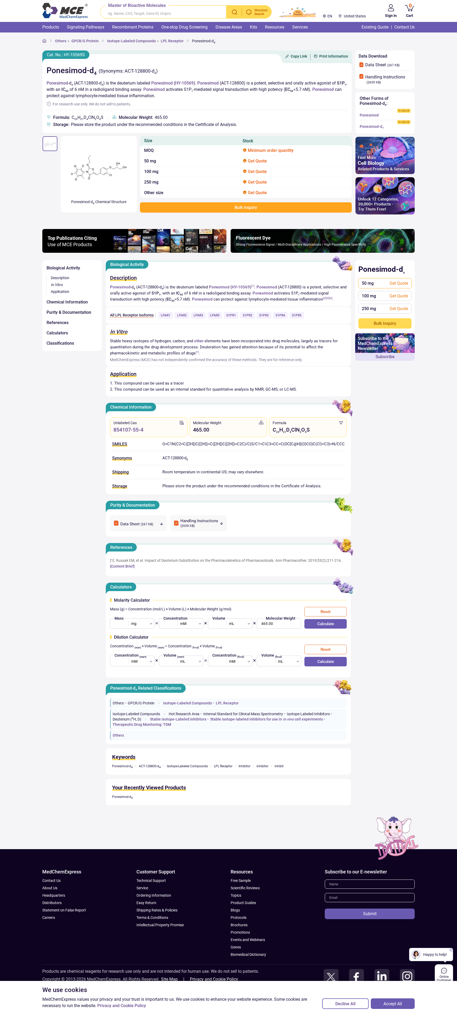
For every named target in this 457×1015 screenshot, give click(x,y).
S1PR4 (280, 315)
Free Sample (241, 880)
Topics (236, 895)
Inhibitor (244, 766)
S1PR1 (231, 315)
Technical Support (151, 880)
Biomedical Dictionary (248, 954)
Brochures (239, 925)
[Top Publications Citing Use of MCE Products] (134, 251)
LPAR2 (182, 315)
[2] (324, 298)
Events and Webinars (248, 940)
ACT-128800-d (150, 766)
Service (142, 888)
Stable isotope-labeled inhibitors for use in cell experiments (266, 719)
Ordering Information (153, 895)
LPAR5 (215, 315)
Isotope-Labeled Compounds (131, 41)
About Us (49, 888)
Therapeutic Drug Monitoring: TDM (142, 724)
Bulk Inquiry (385, 323)
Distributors (52, 903)
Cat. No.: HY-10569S (66, 54)
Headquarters (53, 895)
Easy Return (146, 903)
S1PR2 (247, 315)
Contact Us (51, 880)
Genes (236, 947)
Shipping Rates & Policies (156, 910)
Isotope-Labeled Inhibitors (308, 714)
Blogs (235, 910)
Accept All (392, 1003)
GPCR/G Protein (85, 41)
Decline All (345, 1003)
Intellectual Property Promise (160, 925)
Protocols (238, 917)
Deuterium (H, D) (127, 719)
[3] (327, 298)
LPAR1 (165, 315)
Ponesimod (57, 83)
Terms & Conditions (152, 917)
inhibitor (262, 766)
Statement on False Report (64, 910)
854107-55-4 (128, 430)
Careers (48, 917)
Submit (370, 913)
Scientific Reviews (245, 888)
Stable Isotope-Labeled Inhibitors (178, 719)
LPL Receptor (172, 41)
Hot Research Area (184, 714)
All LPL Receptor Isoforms (132, 315)
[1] (252, 285)
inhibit (279, 766)
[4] (330, 298)
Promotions (240, 932)
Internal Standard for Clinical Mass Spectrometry (243, 714)
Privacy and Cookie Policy (214, 979)
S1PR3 (264, 315)
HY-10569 (184, 83)
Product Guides (243, 903)
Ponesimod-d (203, 41)
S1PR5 (296, 315)
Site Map (169, 979)
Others (60, 41)
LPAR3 (198, 315)
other (198, 341)
